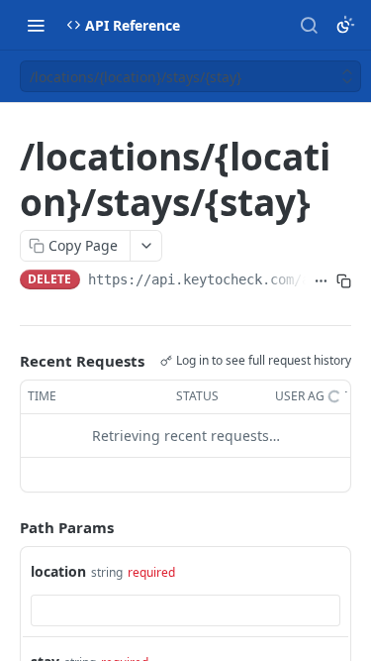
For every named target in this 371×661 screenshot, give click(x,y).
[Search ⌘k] (309, 25)
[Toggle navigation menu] (35, 25)
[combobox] (185, 610)
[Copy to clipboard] (343, 281)
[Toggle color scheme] (345, 25)
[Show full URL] (321, 281)
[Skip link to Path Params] (6, 527)
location (58, 571)
